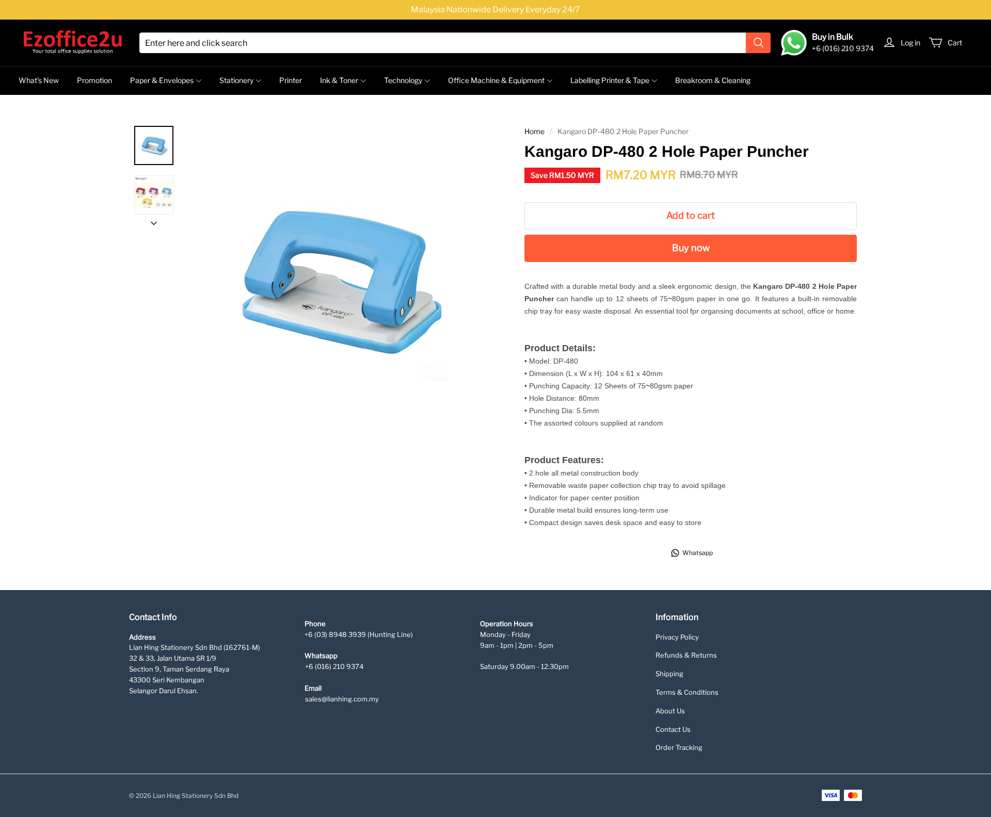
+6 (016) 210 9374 (334, 666)
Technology (403, 80)
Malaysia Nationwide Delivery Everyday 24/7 (495, 9)
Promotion (94, 80)
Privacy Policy (677, 637)
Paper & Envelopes (162, 80)
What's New (39, 80)
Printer (290, 80)
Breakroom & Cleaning (712, 80)
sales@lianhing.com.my (342, 699)
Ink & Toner (339, 80)
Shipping (669, 673)
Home (534, 131)
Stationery (236, 80)
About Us (670, 711)
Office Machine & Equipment (496, 80)
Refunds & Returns (686, 655)
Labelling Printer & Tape (609, 80)
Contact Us (673, 729)
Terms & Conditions (687, 692)
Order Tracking (679, 747)
